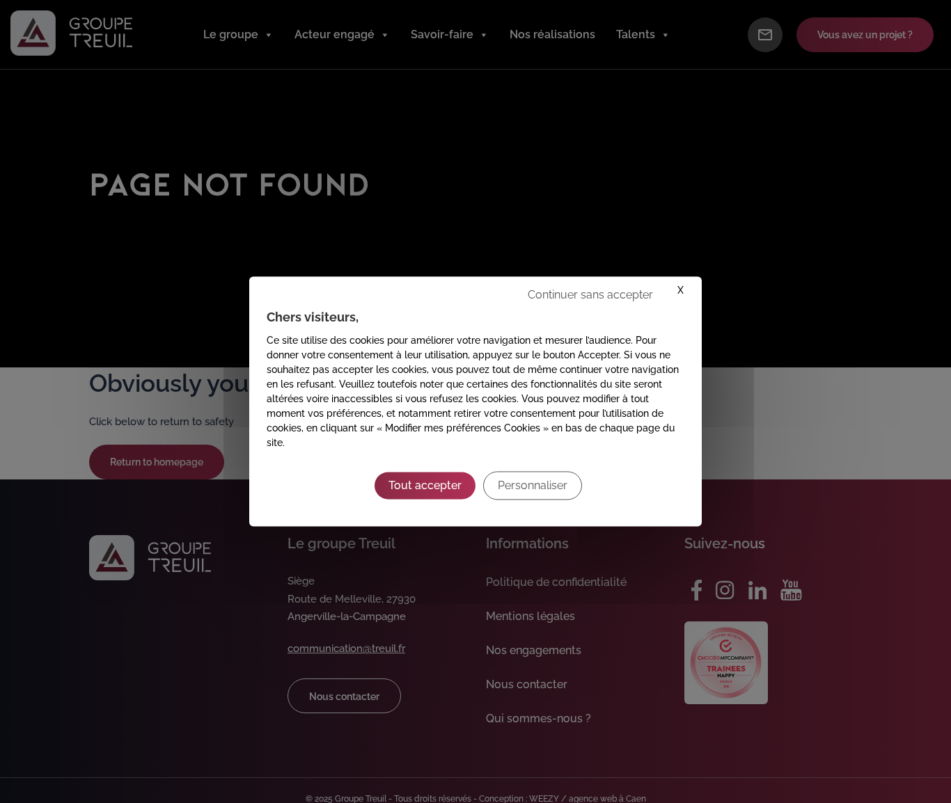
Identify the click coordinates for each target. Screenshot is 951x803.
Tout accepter (425, 485)
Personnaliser (532, 485)
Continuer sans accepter (590, 294)
